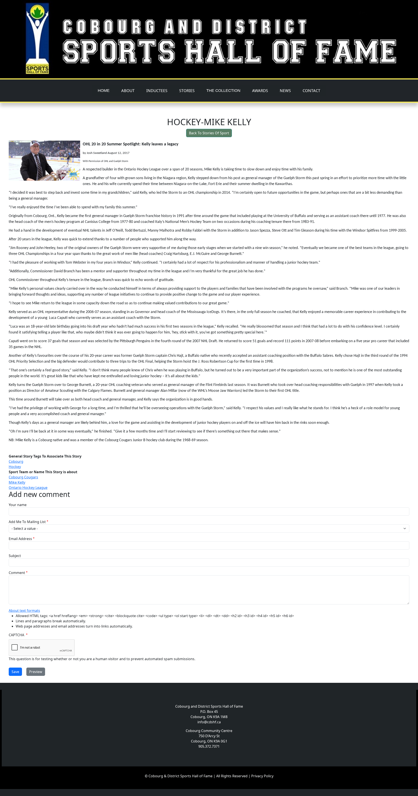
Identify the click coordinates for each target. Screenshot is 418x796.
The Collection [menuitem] (223, 90)
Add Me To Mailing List (27, 521)
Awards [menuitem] (260, 90)
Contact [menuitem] (311, 90)
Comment (17, 572)
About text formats (24, 610)
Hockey (15, 466)
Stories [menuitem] (187, 90)
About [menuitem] (128, 90)
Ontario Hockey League (28, 487)
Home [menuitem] (104, 90)
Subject (15, 555)
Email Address (20, 538)
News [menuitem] (285, 90)
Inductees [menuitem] (156, 90)
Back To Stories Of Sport (209, 133)
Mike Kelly (17, 482)
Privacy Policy (262, 776)
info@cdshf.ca (209, 722)
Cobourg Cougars (23, 477)
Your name (18, 504)
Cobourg (16, 461)
